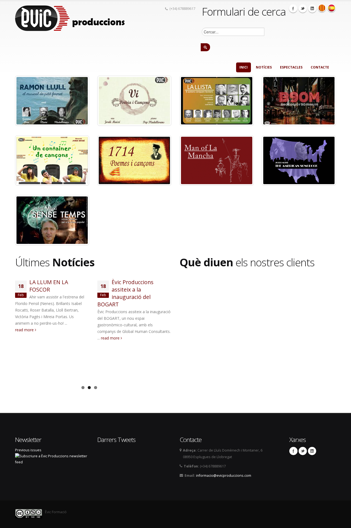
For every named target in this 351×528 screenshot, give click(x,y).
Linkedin (312, 8)
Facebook (293, 8)
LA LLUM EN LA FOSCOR (48, 285)
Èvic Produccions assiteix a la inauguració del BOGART (125, 293)
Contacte (320, 67)
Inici (243, 67)
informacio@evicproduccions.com (223, 475)
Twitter (303, 8)
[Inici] (70, 17)
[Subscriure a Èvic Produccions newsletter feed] (52, 458)
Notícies (264, 67)
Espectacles (291, 67)
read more (25, 329)
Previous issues (28, 450)
